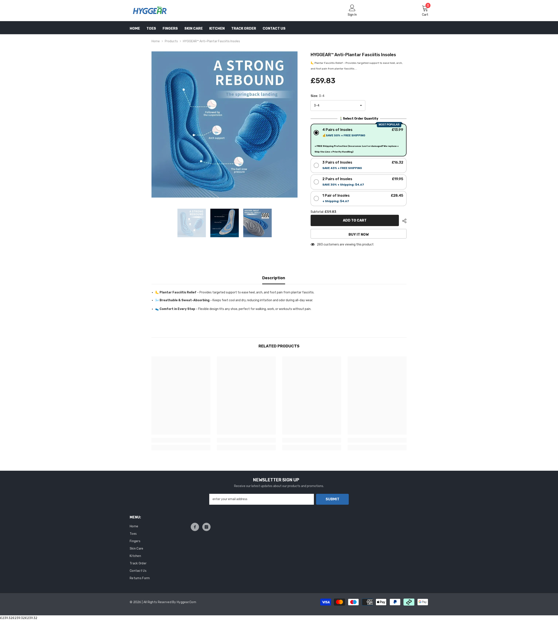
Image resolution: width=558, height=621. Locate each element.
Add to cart (355, 220)
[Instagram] (206, 527)
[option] (224, 124)
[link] (180, 440)
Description (273, 278)
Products (171, 41)
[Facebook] (195, 527)
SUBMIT (332, 499)
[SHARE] (403, 221)
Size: (317, 96)
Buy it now (359, 234)
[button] (358, 133)
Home (155, 41)
